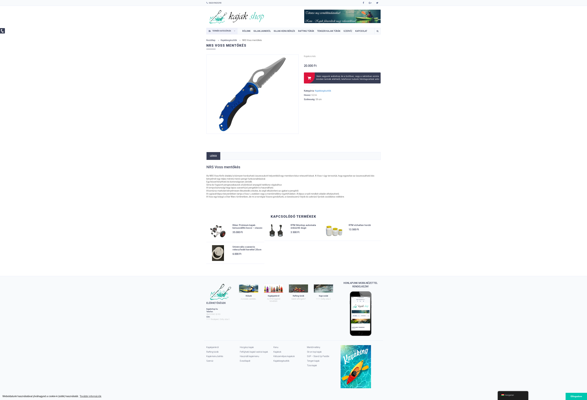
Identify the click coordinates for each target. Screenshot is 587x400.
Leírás (213, 156)
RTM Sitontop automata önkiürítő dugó (303, 226)
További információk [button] (90, 396)
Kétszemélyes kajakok (284, 356)
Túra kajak (312, 365)
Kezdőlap (210, 40)
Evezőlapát (245, 361)
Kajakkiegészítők (229, 40)
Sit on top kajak (314, 352)
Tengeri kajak (313, 361)
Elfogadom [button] (576, 396)
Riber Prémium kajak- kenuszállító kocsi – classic (247, 226)
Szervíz (209, 361)
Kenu (275, 347)
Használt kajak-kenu (249, 356)
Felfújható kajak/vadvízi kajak (254, 352)
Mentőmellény (313, 347)
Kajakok (277, 352)
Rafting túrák (212, 352)
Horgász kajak (247, 347)
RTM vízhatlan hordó (360, 225)
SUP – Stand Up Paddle (318, 356)
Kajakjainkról (212, 347)
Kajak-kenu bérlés (214, 356)
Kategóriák (221, 31)
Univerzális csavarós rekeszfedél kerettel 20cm (247, 248)
